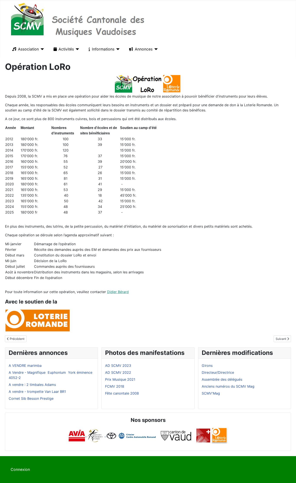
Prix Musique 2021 (120, 379)
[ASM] (203, 435)
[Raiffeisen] (105, 435)
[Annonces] (155, 49)
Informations (103, 49)
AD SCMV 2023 (118, 365)
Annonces (144, 49)
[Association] (41, 49)
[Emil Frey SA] (132, 435)
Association (28, 49)
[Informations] (117, 49)
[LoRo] (219, 435)
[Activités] (76, 49)
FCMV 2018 (114, 386)
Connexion (20, 469)
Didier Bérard (118, 292)
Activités (66, 49)
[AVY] (95, 435)
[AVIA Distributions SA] (78, 435)
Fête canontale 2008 (122, 393)
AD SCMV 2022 (118, 372)
